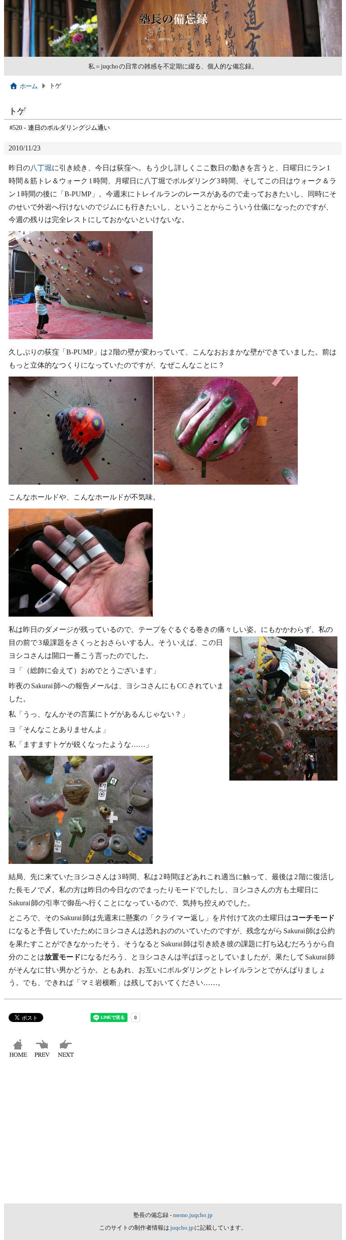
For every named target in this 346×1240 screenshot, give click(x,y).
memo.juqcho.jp (193, 1215)
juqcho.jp (182, 1228)
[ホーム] (19, 1057)
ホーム (29, 86)
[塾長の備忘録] (173, 54)
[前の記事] (43, 1057)
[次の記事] (67, 1057)
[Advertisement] (173, 1136)
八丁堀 (41, 168)
